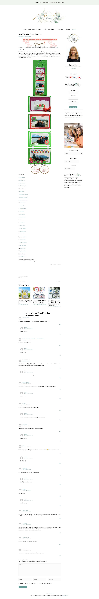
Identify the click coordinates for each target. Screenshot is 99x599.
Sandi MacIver (22, 180)
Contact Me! (73, 68)
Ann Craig (22, 211)
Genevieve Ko (22, 254)
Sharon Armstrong (23, 200)
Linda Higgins (23, 231)
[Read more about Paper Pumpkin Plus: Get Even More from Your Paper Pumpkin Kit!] (39, 293)
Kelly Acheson (23, 228)
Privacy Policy (51, 593)
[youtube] (80, 77)
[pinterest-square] (71, 77)
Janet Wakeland (23, 256)
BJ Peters (21, 220)
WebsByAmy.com (65, 595)
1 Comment (21, 304)
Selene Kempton (22, 186)
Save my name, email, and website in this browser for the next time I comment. (36, 583)
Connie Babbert (23, 208)
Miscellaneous (21, 36)
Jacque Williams (46, 164)
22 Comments (28, 36)
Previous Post (22, 281)
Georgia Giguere (23, 242)
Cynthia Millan (23, 251)
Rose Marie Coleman (23, 194)
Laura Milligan (23, 245)
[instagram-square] (67, 77)
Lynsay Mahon (23, 239)
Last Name (73, 95)
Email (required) (73, 101)
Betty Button (22, 205)
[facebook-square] (75, 77)
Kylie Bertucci (22, 183)
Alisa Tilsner (22, 222)
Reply (60, 324)
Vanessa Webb (23, 248)
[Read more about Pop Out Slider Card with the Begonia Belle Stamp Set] (25, 293)
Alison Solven (22, 225)
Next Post (58, 281)
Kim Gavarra (22, 214)
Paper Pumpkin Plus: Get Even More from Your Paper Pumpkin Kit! (39, 302)
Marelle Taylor (23, 203)
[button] (54, 29)
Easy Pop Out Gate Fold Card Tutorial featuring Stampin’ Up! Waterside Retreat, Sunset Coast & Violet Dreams (54, 303)
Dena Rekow (21, 191)
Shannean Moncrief (23, 197)
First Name (73, 90)
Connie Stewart (22, 188)
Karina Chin (22, 234)
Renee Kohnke (23, 217)
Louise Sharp (22, 177)
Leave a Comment (36, 304)
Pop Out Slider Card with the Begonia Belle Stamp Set (25, 302)
